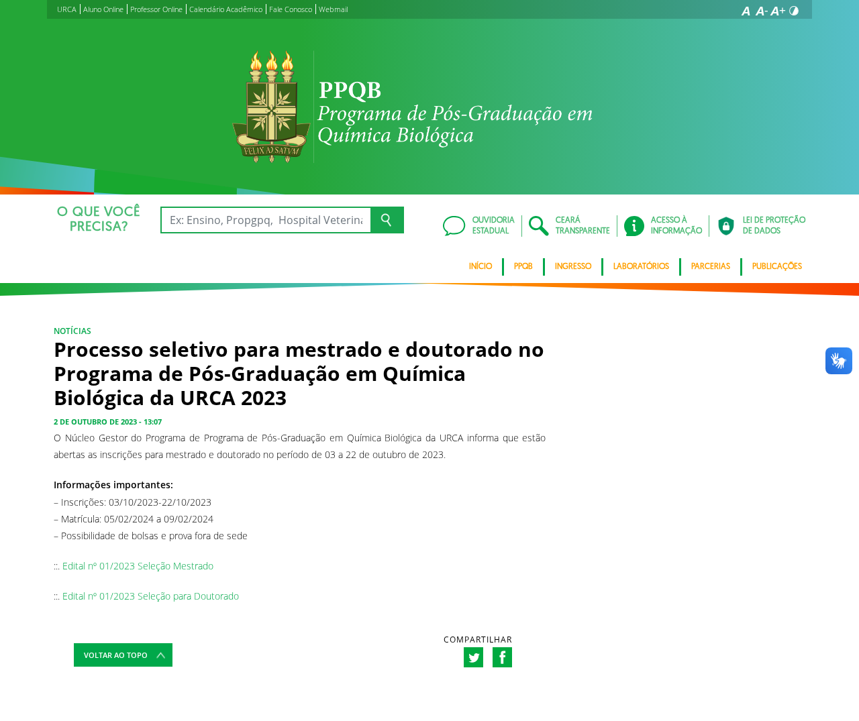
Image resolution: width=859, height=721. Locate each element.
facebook (502, 657)
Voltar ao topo (116, 655)
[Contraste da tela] (794, 11)
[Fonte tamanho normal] (746, 11)
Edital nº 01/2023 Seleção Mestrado (137, 565)
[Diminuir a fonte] (762, 11)
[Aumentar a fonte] (778, 11)
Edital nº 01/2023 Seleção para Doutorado (150, 596)
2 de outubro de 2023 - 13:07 (108, 422)
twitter (473, 657)
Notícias (72, 331)
